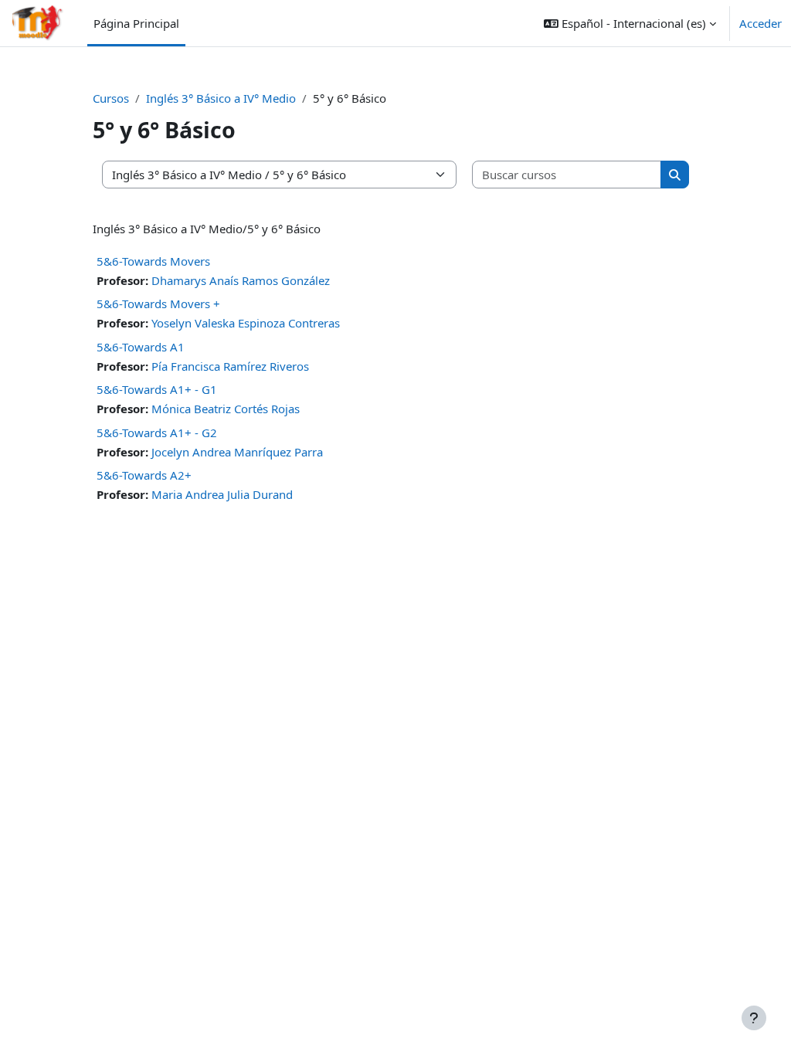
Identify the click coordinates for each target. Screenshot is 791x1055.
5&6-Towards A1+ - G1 (157, 389)
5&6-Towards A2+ (144, 475)
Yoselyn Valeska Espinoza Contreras (245, 323)
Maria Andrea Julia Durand (222, 494)
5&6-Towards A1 (141, 346)
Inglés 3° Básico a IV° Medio (221, 98)
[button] (630, 23)
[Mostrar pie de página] (754, 1018)
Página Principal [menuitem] (136, 23)
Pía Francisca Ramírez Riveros (230, 366)
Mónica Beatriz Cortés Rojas (225, 408)
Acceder (760, 23)
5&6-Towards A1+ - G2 (157, 432)
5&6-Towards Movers (153, 261)
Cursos (111, 98)
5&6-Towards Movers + (158, 303)
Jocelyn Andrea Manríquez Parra (237, 452)
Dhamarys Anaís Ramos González (240, 280)
